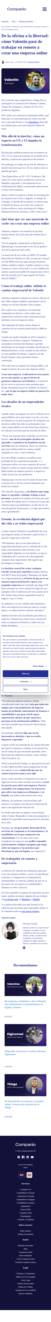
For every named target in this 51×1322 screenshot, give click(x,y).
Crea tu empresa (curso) (25, 1259)
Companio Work (25, 1213)
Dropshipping (25, 1216)
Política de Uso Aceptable (25, 1277)
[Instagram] (18, 1157)
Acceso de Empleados (25, 1165)
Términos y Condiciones (25, 1274)
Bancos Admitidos (25, 1294)
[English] (21, 1175)
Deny (25, 689)
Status (25, 1167)
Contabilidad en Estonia (26, 1193)
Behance (26, 899)
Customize (24, 681)
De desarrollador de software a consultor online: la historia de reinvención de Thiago (24, 1104)
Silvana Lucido (9, 62)
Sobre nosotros (25, 1231)
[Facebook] (23, 1157)
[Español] (29, 1175)
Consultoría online (25, 1252)
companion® (25, 1206)
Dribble (36, 899)
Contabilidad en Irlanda (25, 1203)
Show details (38, 666)
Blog (25, 1249)
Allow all (25, 674)
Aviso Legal (25, 1280)
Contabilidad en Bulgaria (25, 1199)
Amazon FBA (25, 1210)
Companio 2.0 (25, 1189)
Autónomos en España (25, 1196)
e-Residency (33, 122)
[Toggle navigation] (44, 9)
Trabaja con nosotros (25, 1234)
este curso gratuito (30, 911)
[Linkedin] (27, 1157)
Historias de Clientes (33, 62)
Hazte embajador (25, 1256)
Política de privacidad (25, 1284)
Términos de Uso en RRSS (25, 1290)
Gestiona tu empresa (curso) (25, 1262)
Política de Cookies (25, 1287)
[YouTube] (32, 1157)
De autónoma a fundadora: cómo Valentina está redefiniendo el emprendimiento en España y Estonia (25, 1004)
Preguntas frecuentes (25, 1246)
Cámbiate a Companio (25, 1220)
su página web (11, 899)
